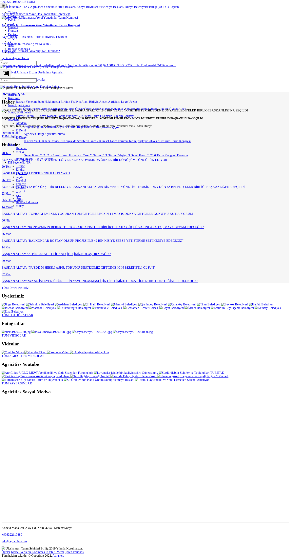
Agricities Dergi (34, 134)
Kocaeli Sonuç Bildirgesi (63, 116)
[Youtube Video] (13, 352)
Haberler (21, 148)
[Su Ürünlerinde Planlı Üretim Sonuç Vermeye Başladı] (99, 379)
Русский (13, 19)
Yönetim (31, 101)
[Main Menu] (5, 73)
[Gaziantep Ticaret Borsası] (141, 308)
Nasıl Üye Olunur (19, 105)
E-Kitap (21, 137)
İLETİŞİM (28, 1)
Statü (41, 101)
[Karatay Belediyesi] (268, 308)
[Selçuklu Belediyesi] (40, 304)
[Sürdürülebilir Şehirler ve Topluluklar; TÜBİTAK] (191, 372)
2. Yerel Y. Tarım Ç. (92, 155)
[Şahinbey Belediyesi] (153, 304)
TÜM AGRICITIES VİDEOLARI (24, 355)
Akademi (13, 119)
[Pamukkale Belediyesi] (107, 308)
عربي (11, 23)
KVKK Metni (55, 552)
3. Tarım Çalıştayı (116, 155)
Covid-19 (57, 141)
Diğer (11, 144)
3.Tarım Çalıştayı (123, 116)
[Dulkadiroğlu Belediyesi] (74, 308)
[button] (3, 6)
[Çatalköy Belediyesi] (182, 304)
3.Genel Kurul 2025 (141, 155)
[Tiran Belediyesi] (209, 304)
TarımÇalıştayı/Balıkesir (143, 141)
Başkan (21, 101)
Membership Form (63, 108)
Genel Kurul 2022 (35, 155)
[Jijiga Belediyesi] (14, 304)
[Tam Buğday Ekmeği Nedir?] (90, 376)
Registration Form (88, 126)
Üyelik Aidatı (177, 108)
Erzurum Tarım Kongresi (175, 141)
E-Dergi (21, 130)
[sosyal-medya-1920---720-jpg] (92, 332)
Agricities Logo (118, 101)
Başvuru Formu (67, 126)
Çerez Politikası (74, 552)
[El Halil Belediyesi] (97, 304)
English (12, 16)
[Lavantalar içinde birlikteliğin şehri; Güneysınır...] (126, 372)
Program (29, 126)
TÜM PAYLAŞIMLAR (17, 383)
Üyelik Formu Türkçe (37, 108)
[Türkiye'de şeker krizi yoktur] (89, 352)
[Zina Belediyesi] (13, 311)
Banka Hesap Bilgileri (155, 108)
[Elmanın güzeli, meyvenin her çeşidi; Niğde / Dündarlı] (192, 376)
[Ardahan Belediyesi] (69, 304)
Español (13, 27)
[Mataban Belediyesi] (43, 308)
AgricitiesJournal (55, 134)
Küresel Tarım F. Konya (31, 116)
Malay (12, 52)
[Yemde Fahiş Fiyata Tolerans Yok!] (133, 376)
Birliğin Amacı (98, 101)
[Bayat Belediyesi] (171, 308)
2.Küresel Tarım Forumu (112, 141)
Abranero (58, 555)
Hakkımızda (53, 101)
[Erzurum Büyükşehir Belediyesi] (233, 308)
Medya (20, 151)
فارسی (12, 38)
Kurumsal (14, 98)
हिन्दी (11, 45)
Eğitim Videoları (46, 126)
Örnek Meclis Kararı (97, 108)
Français (13, 30)
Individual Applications (126, 108)
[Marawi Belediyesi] (124, 304)
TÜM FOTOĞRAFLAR (17, 315)
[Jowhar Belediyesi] (15, 308)
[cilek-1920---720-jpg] (16, 332)
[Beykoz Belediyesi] (235, 304)
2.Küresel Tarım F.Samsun (96, 116)
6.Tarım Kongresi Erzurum (171, 155)
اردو (10, 41)
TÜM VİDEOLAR (14, 335)
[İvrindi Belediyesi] (197, 308)
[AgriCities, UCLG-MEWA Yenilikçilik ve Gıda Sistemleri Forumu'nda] (48, 372)
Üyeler (132, 101)
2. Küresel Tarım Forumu (63, 155)
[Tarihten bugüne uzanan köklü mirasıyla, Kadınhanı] (36, 376)
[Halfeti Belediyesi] (261, 304)
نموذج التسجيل (110, 126)
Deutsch (13, 34)
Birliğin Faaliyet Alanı (75, 101)
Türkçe (12, 12)
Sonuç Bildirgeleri (19, 112)
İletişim (48, 159)
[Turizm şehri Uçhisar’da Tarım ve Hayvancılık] (33, 379)
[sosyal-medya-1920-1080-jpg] (51, 332)
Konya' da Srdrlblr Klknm (80, 141)
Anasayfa (14, 94)
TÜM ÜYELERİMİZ (15, 287)
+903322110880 (10, 1)
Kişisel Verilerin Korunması (28, 552)
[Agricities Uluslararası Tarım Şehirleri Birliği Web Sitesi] (36, 66)
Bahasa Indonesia (19, 48)
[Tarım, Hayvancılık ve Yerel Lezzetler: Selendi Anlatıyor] (172, 379)
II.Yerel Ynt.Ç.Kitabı (37, 141)
